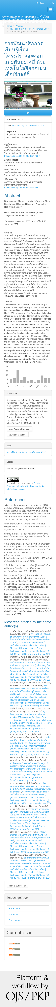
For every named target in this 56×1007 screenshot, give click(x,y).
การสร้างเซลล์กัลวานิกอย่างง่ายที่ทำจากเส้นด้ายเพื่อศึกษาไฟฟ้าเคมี (30, 740)
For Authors (14, 914)
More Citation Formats (18, 429)
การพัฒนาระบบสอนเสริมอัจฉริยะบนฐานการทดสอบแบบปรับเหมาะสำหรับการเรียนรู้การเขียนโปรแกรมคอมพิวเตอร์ (30, 787)
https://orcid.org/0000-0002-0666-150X (22, 187)
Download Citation (17, 434)
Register (40, 3)
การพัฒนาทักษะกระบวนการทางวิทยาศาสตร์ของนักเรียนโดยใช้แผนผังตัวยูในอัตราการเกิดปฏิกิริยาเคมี (29, 689)
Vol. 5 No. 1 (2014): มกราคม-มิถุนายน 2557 (29, 28)
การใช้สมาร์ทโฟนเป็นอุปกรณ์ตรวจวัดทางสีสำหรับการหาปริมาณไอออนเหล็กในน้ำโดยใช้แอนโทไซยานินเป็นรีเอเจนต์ (30, 638)
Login (51, 3)
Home (9, 25)
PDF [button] (28, 112)
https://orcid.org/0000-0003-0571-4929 (22, 155)
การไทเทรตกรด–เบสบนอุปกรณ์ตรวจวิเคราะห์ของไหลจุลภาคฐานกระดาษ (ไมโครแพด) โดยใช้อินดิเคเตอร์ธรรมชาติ (30, 665)
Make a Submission (17, 885)
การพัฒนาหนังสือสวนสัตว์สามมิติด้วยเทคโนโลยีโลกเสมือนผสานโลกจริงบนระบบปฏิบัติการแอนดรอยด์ (30, 836)
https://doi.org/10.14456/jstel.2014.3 (27, 125)
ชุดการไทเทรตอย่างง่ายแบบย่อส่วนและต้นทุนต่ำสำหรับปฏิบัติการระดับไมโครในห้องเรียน (29, 714)
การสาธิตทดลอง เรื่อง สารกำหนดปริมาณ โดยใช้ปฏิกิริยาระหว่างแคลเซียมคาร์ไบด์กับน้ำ (30, 763)
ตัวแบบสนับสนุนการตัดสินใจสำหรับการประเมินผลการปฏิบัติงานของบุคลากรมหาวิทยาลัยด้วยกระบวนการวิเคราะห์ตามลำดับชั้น (30, 862)
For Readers (14, 908)
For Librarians (15, 920)
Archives (19, 25)
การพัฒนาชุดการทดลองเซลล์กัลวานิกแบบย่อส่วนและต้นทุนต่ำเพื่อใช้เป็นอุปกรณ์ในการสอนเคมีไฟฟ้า (29, 811)
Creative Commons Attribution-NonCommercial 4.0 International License (26, 486)
